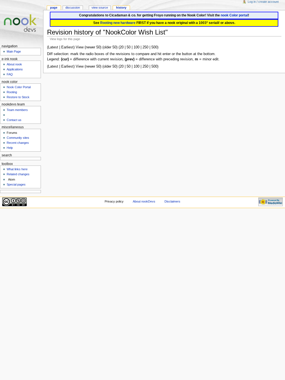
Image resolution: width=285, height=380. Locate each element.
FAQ (10, 74)
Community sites (18, 137)
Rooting (12, 92)
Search (7, 155)
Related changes (18, 174)
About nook (14, 64)
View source (100, 7)
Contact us (14, 120)
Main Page (14, 51)
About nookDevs (144, 201)
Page (53, 7)
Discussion (72, 7)
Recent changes (18, 142)
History (121, 7)
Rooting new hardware (118, 23)
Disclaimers (172, 201)
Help (10, 147)
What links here (17, 169)
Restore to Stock (18, 97)
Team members (17, 110)
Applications (15, 69)
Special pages (16, 184)
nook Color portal (234, 15)
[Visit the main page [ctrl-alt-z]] (21, 21)
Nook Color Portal (19, 87)
